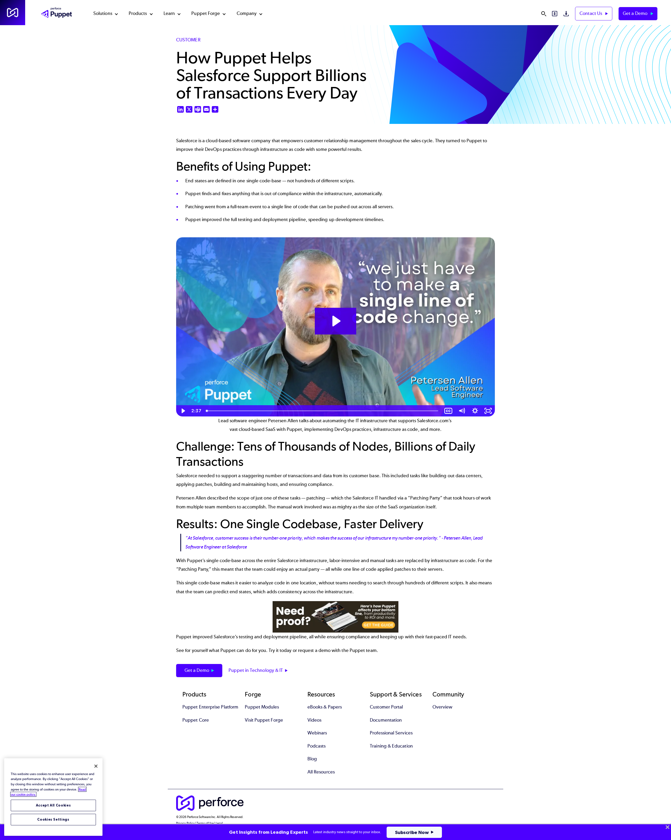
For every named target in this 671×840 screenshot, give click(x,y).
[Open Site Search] (543, 13)
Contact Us (591, 13)
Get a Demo (635, 13)
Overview (442, 707)
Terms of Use (205, 823)
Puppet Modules (262, 707)
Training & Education (391, 746)
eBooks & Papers (324, 707)
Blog (312, 759)
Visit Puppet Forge (264, 720)
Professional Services (391, 733)
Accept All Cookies (53, 805)
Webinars (317, 733)
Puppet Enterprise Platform (210, 707)
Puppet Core (195, 720)
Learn (169, 13)
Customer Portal (386, 707)
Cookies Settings (53, 819)
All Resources (321, 772)
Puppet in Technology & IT (256, 670)
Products (138, 13)
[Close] (96, 766)
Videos (314, 720)
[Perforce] (12, 12)
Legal (219, 823)
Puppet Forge (205, 13)
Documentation (386, 720)
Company (247, 13)
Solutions (102, 13)
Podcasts (316, 746)
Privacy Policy (185, 823)
